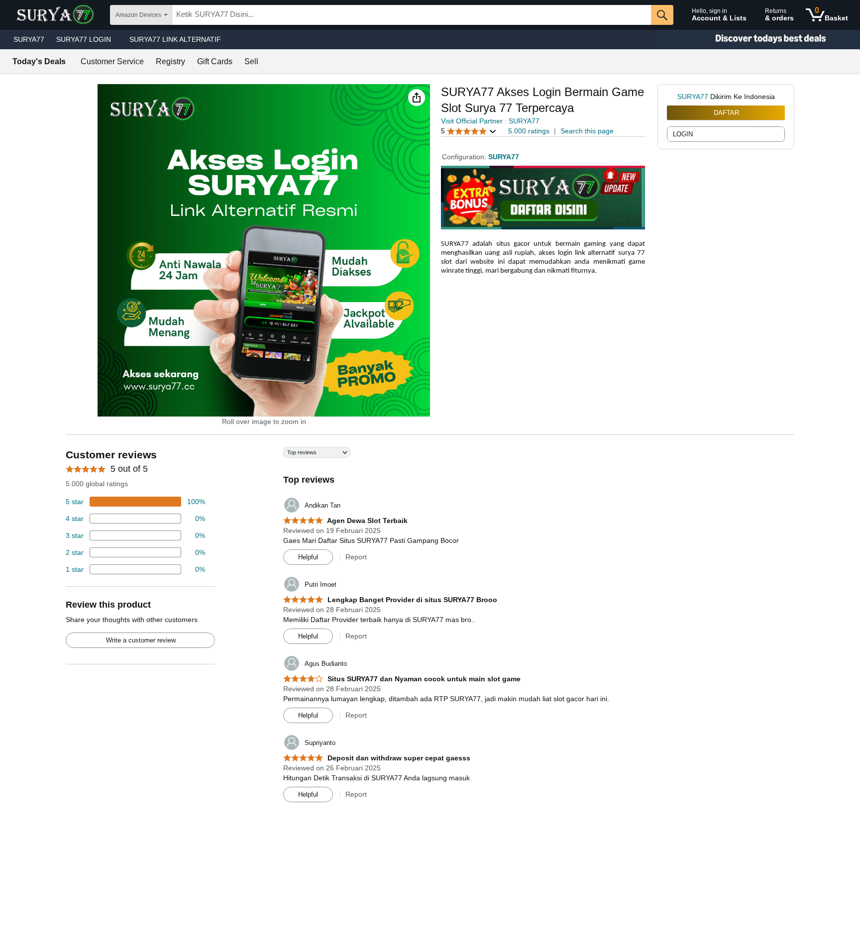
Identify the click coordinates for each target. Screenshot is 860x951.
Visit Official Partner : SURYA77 (490, 121)
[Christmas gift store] (760, 39)
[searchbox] (411, 14)
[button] (416, 97)
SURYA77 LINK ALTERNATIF (175, 39)
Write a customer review (141, 640)
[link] (672, 97)
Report (356, 557)
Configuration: (465, 157)
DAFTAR (726, 112)
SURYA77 (28, 39)
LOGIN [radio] (683, 134)
